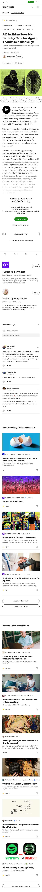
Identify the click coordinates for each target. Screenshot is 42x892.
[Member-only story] (3, 506)
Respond (34, 337)
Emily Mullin (11, 57)
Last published (22, 275)
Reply (9, 365)
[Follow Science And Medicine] (33, 25)
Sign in (38, 2)
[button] (21, 82)
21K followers (6, 302)
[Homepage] (8, 7)
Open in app (6, 2)
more (4, 406)
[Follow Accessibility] (13, 29)
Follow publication (17, 13)
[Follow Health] (23, 29)
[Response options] (38, 347)
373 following (17, 302)
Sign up (31, 2)
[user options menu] (38, 6)
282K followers (7, 275)
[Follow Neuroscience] (14, 25)
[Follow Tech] (32, 29)
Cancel (27, 337)
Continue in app (21, 219)
